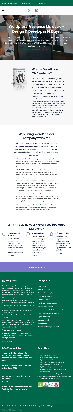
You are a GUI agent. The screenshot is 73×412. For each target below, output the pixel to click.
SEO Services (42, 323)
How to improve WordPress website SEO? (51, 362)
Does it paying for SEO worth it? (49, 365)
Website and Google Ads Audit (48, 327)
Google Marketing (44, 320)
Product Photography (45, 293)
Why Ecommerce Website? (47, 360)
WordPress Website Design (47, 303)
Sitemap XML (6, 410)
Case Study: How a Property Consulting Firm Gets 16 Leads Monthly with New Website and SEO (17, 355)
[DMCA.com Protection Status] (40, 384)
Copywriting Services (45, 296)
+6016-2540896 (15, 330)
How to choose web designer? (48, 353)
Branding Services (44, 289)
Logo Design (42, 286)
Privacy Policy (17, 410)
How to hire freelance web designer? (50, 374)
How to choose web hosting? (48, 355)
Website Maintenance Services (48, 313)
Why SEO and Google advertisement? (51, 367)
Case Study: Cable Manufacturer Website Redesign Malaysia (17, 387)
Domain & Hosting (44, 300)
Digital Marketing (44, 317)
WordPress (40, 205)
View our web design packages (36, 49)
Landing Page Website (45, 306)
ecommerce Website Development (50, 310)
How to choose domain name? (48, 358)
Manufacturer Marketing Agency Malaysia (16, 377)
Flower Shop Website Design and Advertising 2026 (16, 367)
